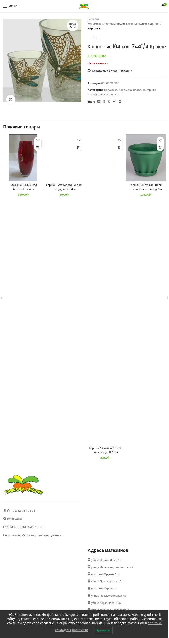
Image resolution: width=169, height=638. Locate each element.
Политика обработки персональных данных (32, 535)
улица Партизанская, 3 (105, 581)
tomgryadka (14, 518)
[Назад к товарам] (95, 37)
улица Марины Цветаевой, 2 (109, 610)
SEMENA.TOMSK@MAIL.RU (25, 527)
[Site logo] (84, 6)
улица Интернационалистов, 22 (111, 567)
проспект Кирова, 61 (104, 588)
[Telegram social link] (120, 102)
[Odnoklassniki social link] (104, 102)
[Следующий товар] (99, 37)
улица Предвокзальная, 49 (108, 595)
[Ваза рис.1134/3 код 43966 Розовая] (23, 157)
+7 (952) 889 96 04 (23, 510)
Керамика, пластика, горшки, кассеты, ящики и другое (123, 23)
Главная (93, 19)
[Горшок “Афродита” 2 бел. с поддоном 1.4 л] (64, 157)
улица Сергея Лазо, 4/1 (106, 560)
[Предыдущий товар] (90, 37)
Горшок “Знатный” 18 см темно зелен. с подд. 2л (145, 187)
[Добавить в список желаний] (37, 140)
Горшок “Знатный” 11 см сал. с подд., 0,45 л (105, 450)
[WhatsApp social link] (109, 102)
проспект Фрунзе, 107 (105, 574)
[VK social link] (114, 102)
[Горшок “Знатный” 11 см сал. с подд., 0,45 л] (105, 289)
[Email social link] (99, 102)
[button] (37, 147)
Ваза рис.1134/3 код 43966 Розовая (23, 187)
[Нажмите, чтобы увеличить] (10, 99)
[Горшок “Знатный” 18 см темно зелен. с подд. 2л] (146, 157)
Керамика (95, 28)
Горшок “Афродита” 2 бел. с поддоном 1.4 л (64, 187)
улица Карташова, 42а (105, 603)
